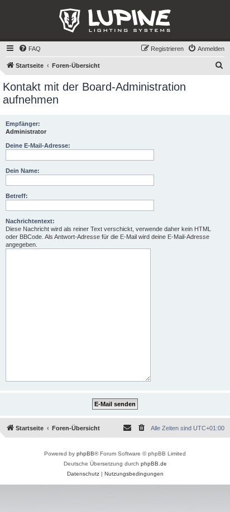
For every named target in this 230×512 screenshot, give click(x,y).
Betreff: (17, 195)
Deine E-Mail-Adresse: (38, 145)
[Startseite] (115, 20)
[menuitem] (29, 48)
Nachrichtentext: (30, 221)
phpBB (85, 453)
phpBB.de (154, 464)
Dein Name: (23, 170)
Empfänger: (23, 123)
